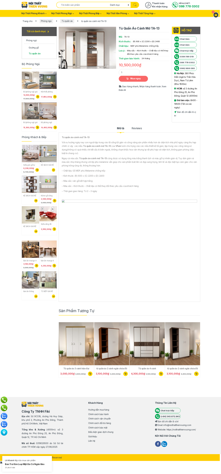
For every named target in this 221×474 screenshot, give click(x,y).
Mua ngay (135, 78)
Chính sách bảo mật (97, 427)
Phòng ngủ (46, 21)
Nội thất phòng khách (33, 13)
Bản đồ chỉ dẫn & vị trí (167, 421)
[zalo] (164, 443)
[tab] (120, 129)
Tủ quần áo (67, 21)
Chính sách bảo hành (98, 414)
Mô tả (120, 128)
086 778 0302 (189, 6)
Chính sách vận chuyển (99, 418)
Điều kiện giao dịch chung (100, 432)
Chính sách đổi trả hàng (99, 423)
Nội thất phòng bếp (89, 13)
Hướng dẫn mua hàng (98, 409)
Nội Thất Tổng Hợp (144, 13)
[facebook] (158, 443)
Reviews (137, 128)
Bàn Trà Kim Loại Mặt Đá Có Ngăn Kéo (25, 464)
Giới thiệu (92, 436)
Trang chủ (27, 21)
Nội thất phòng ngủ (61, 13)
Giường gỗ (34, 47)
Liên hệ (91, 441)
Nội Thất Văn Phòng (117, 13)
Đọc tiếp (53, 170)
